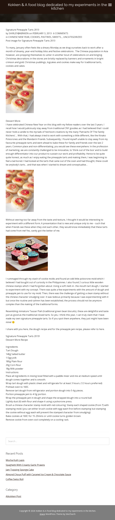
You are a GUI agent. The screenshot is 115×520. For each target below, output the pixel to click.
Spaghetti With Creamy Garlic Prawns (25, 464)
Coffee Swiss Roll (14, 479)
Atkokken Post (13, 496)
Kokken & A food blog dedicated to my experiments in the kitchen (57, 7)
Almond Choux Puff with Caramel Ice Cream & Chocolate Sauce (38, 474)
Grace (42, 514)
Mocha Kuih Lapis (15, 460)
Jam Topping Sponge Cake (20, 469)
